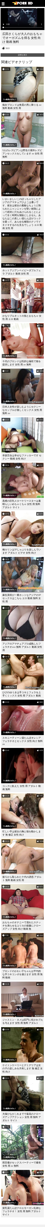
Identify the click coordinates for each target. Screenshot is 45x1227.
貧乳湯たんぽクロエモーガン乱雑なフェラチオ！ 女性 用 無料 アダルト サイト (21, 1211)
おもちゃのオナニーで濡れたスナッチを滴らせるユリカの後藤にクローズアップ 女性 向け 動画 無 (21, 925)
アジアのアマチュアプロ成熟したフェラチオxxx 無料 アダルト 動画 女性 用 (22, 647)
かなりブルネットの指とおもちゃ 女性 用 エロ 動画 (21, 318)
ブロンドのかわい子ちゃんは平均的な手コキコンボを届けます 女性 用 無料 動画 (22, 974)
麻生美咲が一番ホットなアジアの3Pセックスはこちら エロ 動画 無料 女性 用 (21, 598)
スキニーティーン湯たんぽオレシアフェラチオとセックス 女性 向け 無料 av (22, 741)
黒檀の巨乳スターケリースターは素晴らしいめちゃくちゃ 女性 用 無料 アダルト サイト (21, 504)
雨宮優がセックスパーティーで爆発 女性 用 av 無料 (21, 1164)
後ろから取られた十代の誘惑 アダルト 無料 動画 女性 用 (21, 879)
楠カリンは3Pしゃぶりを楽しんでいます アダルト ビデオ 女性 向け (21, 551)
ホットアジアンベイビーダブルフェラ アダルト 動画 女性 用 (21, 272)
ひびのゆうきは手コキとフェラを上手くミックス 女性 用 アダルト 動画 (21, 694)
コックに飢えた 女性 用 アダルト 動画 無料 (21, 788)
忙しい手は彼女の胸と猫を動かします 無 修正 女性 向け (21, 833)
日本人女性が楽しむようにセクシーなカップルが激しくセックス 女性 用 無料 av (22, 410)
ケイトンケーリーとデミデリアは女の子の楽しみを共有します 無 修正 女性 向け (22, 1068)
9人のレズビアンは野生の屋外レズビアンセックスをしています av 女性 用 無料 (22, 153)
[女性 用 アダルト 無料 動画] (22, 4)
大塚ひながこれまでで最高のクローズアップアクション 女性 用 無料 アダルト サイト (21, 1117)
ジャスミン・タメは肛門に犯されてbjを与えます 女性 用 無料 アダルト (22, 1021)
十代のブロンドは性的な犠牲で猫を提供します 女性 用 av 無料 (21, 363)
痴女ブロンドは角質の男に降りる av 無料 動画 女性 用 (21, 107)
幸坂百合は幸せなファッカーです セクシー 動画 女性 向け (21, 457)
